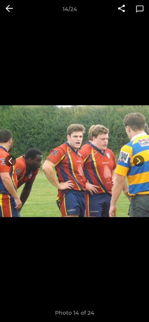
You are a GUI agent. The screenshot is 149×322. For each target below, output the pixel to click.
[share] (121, 9)
